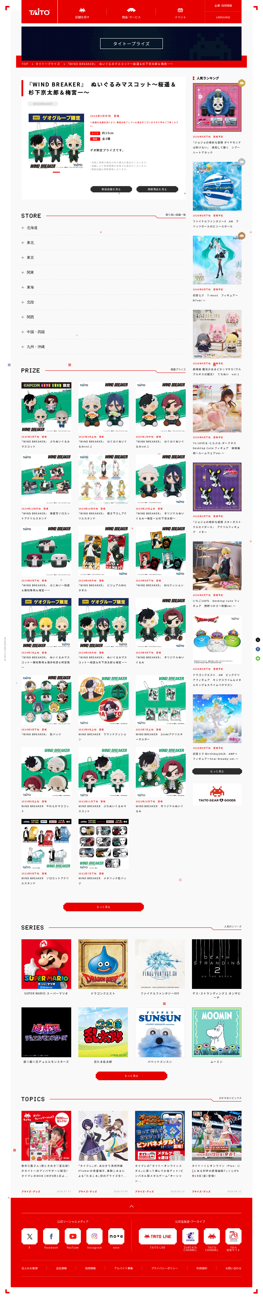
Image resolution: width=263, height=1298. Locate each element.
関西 (30, 317)
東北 (30, 243)
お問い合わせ (233, 1268)
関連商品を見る (157, 189)
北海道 (32, 228)
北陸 (30, 302)
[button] (56, 172)
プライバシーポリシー (164, 1268)
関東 (30, 272)
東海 (30, 287)
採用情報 (90, 1268)
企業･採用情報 (223, 6)
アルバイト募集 (123, 1268)
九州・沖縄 (36, 347)
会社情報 (61, 1268)
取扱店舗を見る (111, 189)
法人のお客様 (29, 1268)
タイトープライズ (48, 64)
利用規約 (201, 1268)
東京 (30, 257)
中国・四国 (36, 332)
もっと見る (104, 907)
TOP (24, 64)
